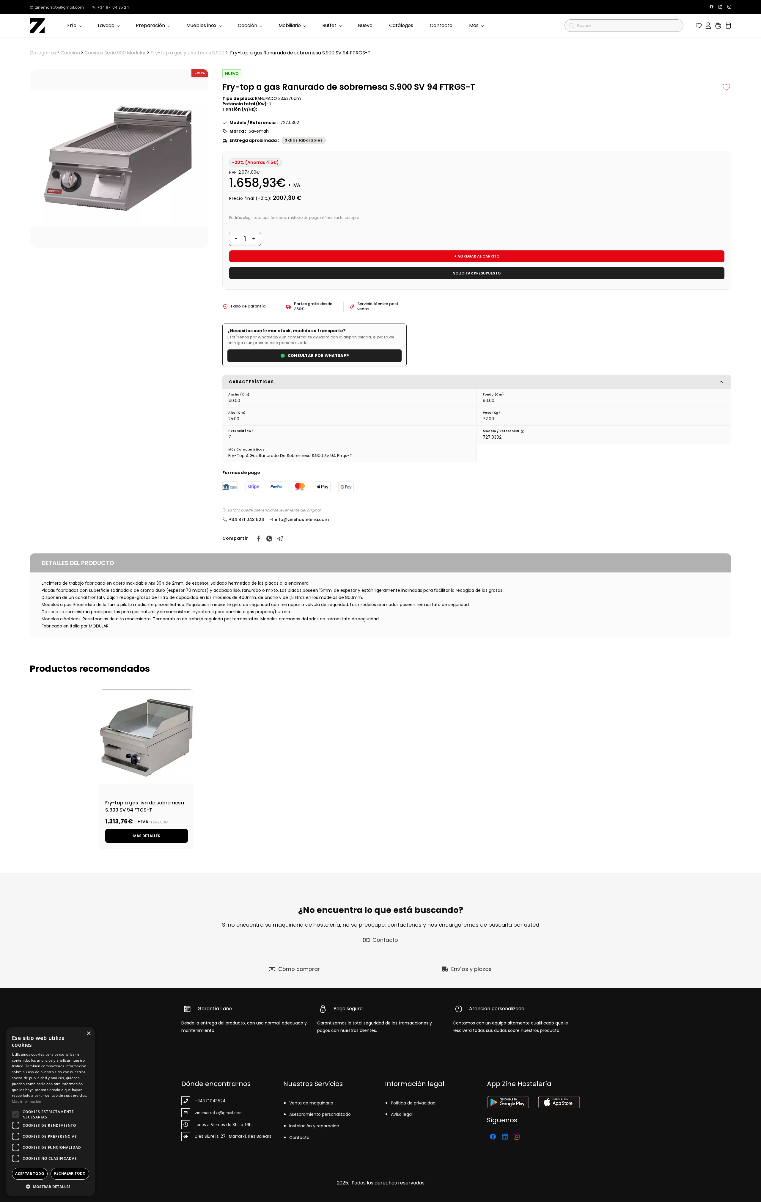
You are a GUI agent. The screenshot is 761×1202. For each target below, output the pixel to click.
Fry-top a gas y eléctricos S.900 (187, 52)
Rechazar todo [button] (70, 1173)
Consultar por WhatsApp (318, 355)
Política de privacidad (413, 1103)
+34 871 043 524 (246, 519)
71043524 (215, 1100)
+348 (200, 1100)
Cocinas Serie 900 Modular (115, 52)
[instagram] (729, 7)
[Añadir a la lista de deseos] (726, 87)
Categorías (43, 52)
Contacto (299, 1137)
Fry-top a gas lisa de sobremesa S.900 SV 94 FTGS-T (144, 806)
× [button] (88, 1033)
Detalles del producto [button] (78, 563)
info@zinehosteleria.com (302, 519)
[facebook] (711, 7)
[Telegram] (280, 539)
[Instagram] (516, 1136)
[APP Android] (508, 1099)
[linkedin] (720, 7)
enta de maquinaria (312, 1103)
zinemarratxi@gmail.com (219, 1112)
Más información (26, 1101)
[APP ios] (559, 1099)
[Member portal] (708, 25)
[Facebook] (259, 539)
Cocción (70, 52)
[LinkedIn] (504, 1136)
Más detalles (146, 835)
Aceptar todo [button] (29, 1173)
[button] (698, 25)
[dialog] (50, 1111)
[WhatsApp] (269, 539)
